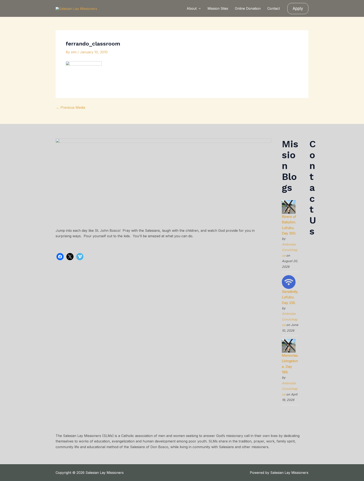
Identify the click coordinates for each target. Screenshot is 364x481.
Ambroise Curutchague (289, 250)
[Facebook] (60, 256)
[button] (199, 8)
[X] (70, 256)
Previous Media (70, 107)
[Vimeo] (79, 256)
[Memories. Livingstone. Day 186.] (289, 345)
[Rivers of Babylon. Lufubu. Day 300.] (289, 207)
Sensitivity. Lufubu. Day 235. (290, 297)
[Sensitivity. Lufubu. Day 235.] (289, 282)
